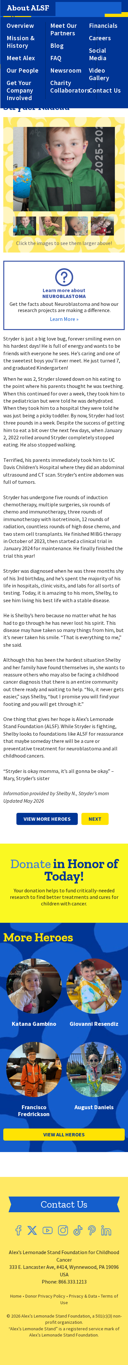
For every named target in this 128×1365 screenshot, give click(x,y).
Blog (57, 45)
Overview (20, 25)
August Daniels (94, 1107)
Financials (103, 25)
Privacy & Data (83, 1296)
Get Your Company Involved (20, 90)
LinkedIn (106, 1230)
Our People (22, 70)
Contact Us (105, 90)
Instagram (63, 1230)
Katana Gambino (34, 1024)
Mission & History (21, 41)
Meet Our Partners (63, 29)
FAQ (56, 58)
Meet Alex (21, 58)
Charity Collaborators (70, 86)
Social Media (98, 54)
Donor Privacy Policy (45, 1296)
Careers (100, 38)
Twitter (32, 1230)
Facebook (18, 1230)
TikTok (78, 1230)
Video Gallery (99, 74)
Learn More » (64, 319)
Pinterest (92, 1230)
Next (95, 818)
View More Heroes (47, 818)
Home (16, 1296)
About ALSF (28, 7)
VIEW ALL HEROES (64, 1134)
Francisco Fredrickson (34, 1111)
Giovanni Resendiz (94, 1024)
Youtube (48, 1230)
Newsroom (65, 70)
